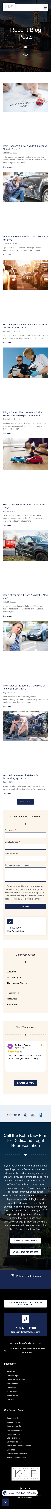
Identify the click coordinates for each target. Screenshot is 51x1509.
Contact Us (12, 1004)
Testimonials (13, 993)
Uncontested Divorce (17, 983)
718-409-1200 (14, 928)
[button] (45, 7)
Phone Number (12, 854)
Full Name (10, 830)
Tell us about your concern (17, 865)
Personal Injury (14, 977)
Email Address (11, 842)
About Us (11, 971)
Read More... (7, 167)
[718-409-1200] (10, 921)
